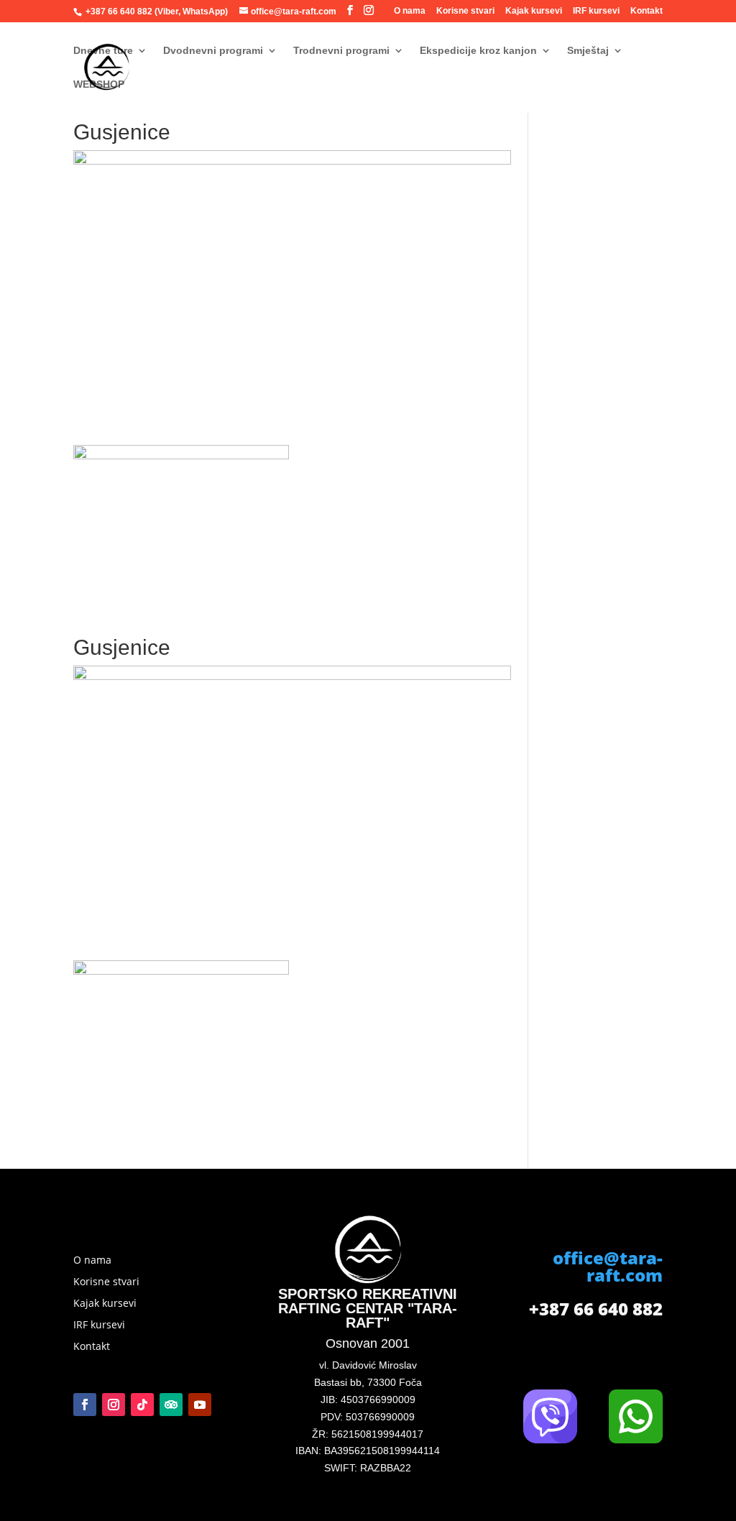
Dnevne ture (103, 50)
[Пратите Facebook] (84, 1404)
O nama (410, 11)
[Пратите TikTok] (142, 1404)
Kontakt (646, 11)
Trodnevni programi (341, 50)
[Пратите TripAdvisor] (171, 1404)
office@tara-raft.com (608, 1266)
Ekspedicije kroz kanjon (478, 50)
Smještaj (588, 50)
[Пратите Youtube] (199, 1404)
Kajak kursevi (533, 11)
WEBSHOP (98, 84)
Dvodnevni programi (213, 50)
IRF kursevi (596, 11)
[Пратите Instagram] (113, 1404)
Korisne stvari (465, 11)
